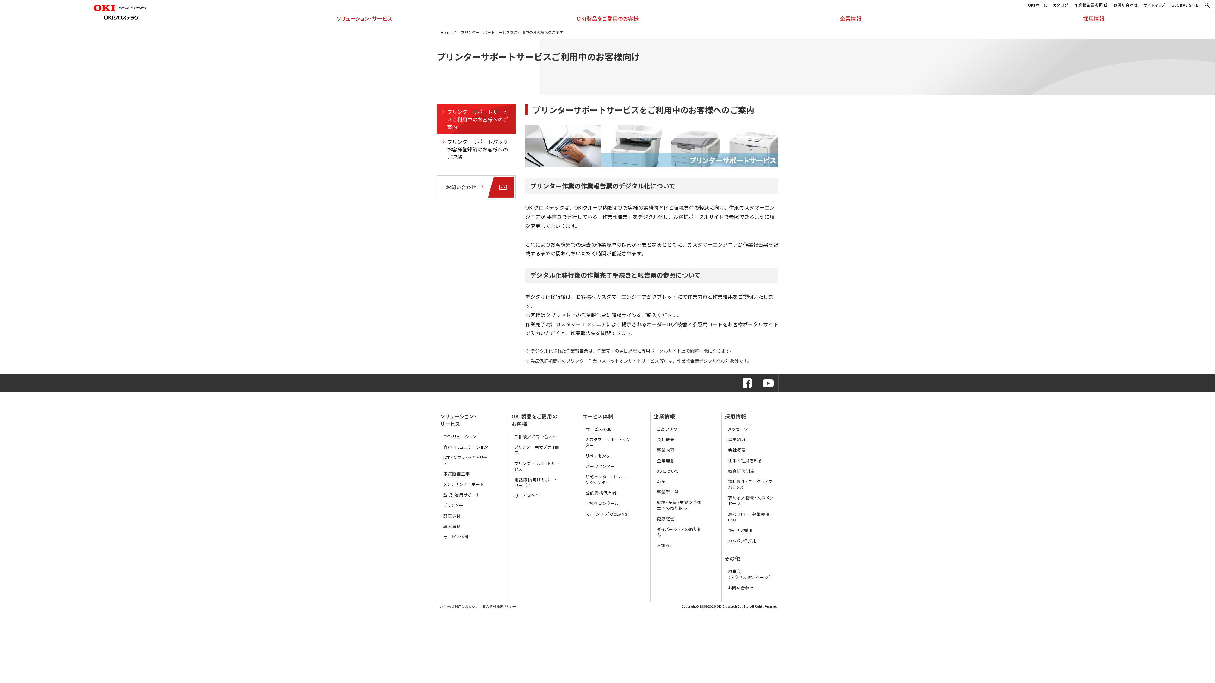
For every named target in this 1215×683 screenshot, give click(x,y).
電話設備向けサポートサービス (536, 482)
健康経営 (666, 519)
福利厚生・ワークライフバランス (750, 484)
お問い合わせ (1125, 5)
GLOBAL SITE (1185, 5)
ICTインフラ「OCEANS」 (608, 514)
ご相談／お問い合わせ (536, 437)
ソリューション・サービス (364, 18)
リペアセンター (600, 456)
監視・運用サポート (461, 495)
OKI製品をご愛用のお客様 (608, 18)
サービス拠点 (598, 429)
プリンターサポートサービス (537, 466)
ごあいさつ (667, 429)
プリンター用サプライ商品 (536, 450)
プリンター (453, 505)
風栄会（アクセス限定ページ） (749, 574)
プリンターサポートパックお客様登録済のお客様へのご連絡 (477, 149)
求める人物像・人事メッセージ (750, 500)
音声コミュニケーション (465, 447)
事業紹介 (737, 439)
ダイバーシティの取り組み (679, 532)
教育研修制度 (741, 471)
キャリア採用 (740, 530)
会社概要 (666, 439)
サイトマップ (1154, 5)
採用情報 (1094, 18)
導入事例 (452, 526)
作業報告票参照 (1089, 5)
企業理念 (666, 461)
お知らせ (665, 545)
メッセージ (738, 429)
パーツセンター (600, 466)
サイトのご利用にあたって (458, 606)
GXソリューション (460, 437)
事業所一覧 (668, 492)
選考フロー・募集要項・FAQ (750, 517)
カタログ (1060, 5)
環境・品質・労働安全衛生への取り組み (679, 505)
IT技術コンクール (602, 503)
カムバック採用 (742, 541)
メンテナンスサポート (463, 484)
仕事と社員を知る (745, 461)
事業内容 (666, 450)
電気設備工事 (456, 474)
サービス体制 (456, 537)
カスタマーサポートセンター (608, 442)
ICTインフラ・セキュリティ (465, 460)
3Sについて (668, 471)
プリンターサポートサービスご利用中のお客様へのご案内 (477, 119)
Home (446, 32)
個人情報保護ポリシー (499, 606)
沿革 (661, 481)
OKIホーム (1037, 5)
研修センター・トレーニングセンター (607, 479)
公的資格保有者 (601, 493)
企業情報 (851, 18)
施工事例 (452, 516)
